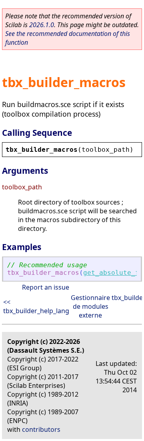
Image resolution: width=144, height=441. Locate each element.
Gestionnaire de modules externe (90, 306)
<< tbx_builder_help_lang (36, 306)
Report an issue (45, 287)
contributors (41, 429)
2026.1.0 (41, 24)
